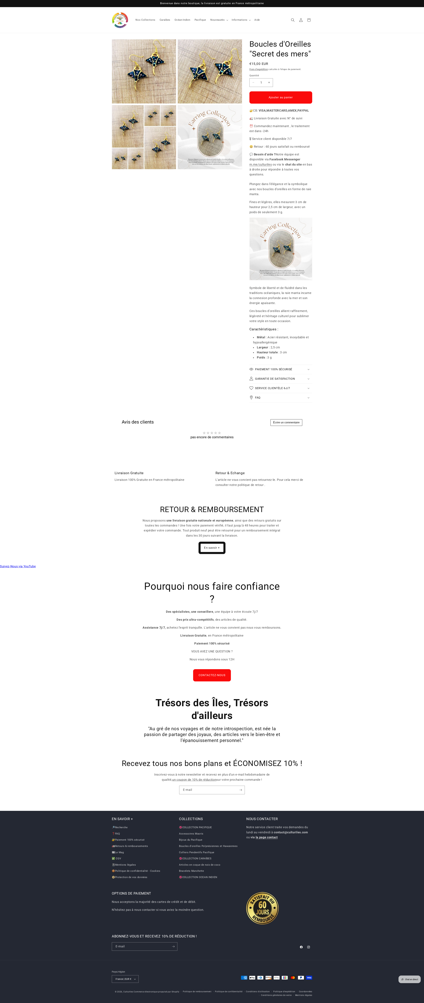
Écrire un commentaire (286, 422)
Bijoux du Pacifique (190, 839)
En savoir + (212, 547)
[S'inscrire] (241, 790)
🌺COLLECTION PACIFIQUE (195, 827)
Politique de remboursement (197, 991)
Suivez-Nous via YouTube (18, 566)
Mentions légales (303, 995)
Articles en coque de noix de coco (199, 864)
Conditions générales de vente (276, 995)
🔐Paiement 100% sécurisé (128, 839)
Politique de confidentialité (228, 991)
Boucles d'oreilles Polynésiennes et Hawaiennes (208, 846)
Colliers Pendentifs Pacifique (196, 852)
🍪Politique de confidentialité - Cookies (136, 871)
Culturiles (128, 992)
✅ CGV (116, 858)
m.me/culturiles (260, 164)
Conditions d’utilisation (258, 991)
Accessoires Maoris (191, 833)
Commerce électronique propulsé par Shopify (156, 992)
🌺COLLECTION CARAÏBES (195, 858)
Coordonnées (305, 991)
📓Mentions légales (124, 864)
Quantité (254, 75)
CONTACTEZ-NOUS (212, 675)
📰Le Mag (118, 852)
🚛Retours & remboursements (130, 846)
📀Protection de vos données (129, 877)
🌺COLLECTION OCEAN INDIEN (198, 877)
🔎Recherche (120, 827)
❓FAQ (116, 833)
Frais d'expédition (258, 69)
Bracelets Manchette (191, 871)
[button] (219, 20)
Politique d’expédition (284, 991)
